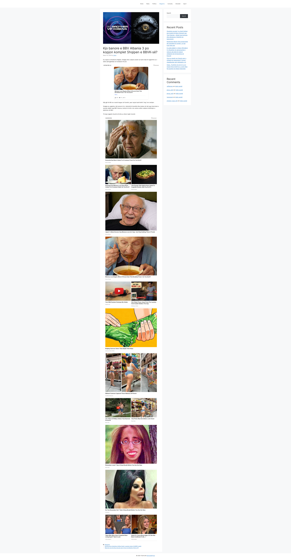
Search (169, 13)
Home (141, 3)
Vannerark (170, 97)
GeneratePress (151, 555)
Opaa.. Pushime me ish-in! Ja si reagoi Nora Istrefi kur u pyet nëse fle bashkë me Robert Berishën (177, 66)
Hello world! (178, 86)
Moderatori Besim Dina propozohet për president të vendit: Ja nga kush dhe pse (177, 43)
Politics (154, 3)
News (147, 3)
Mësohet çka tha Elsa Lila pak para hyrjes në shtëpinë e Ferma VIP (122, 548)
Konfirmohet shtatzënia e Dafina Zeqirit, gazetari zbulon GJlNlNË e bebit (123, 546)
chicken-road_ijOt (172, 101)
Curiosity (170, 3)
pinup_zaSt (170, 93)
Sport (184, 3)
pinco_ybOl (170, 90)
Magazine (162, 3)
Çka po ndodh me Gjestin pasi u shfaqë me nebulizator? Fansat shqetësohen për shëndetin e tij (176, 60)
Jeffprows (170, 86)
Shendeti (178, 3)
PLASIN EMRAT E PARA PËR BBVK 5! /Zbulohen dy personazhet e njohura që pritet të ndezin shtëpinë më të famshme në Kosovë (177, 52)
